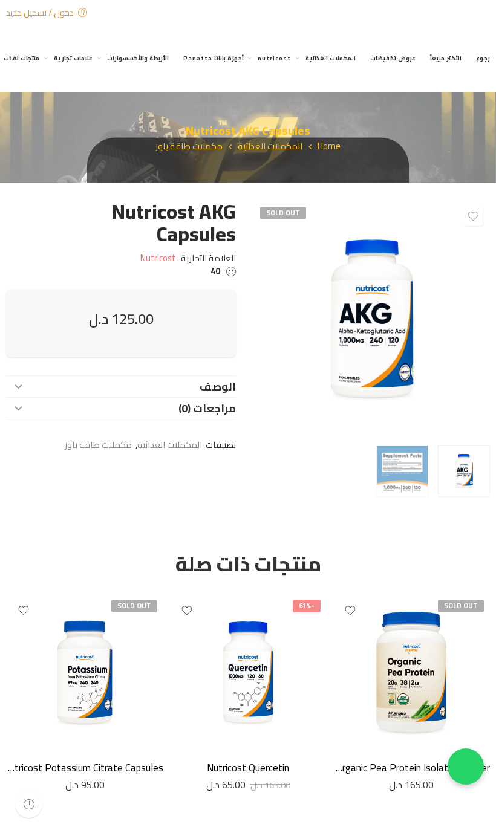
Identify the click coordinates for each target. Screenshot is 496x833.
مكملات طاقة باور (189, 146)
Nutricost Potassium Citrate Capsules (84, 767)
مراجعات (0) (207, 408)
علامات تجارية (73, 58)
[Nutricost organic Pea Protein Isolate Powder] (411, 672)
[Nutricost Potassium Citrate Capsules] (84, 672)
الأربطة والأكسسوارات (138, 58)
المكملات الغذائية (330, 58)
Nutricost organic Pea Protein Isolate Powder (411, 767)
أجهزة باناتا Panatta (213, 58)
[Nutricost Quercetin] (248, 672)
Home (329, 146)
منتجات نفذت (21, 58)
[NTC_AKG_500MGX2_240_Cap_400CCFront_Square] (372, 318)
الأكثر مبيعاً (446, 58)
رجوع (483, 58)
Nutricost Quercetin (248, 767)
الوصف (218, 387)
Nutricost (157, 258)
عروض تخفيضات (393, 58)
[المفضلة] (473, 216)
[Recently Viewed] (28, 804)
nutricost (274, 58)
